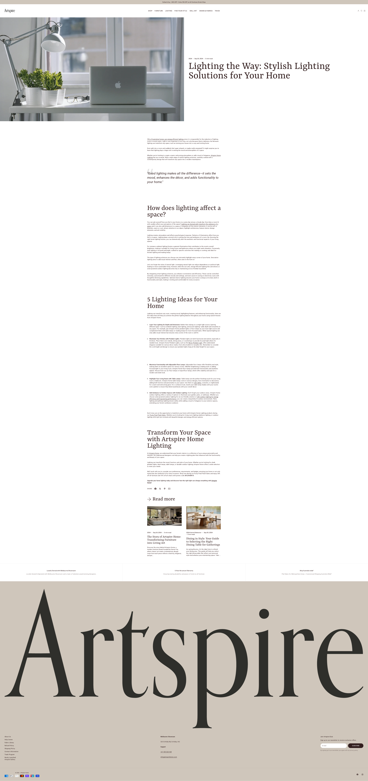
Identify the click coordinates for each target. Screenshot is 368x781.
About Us (8, 737)
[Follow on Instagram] (362, 774)
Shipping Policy (10, 748)
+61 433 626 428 (166, 752)
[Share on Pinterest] (164, 489)
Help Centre (9, 740)
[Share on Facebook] (155, 489)
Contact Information (11, 751)
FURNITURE (159, 11)
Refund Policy (9, 745)
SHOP (150, 11)
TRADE (217, 11)
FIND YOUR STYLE (180, 11)
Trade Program (10, 754)
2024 (190, 58)
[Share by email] (169, 489)
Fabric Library (9, 742)
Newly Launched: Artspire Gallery (10, 758)
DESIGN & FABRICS (205, 11)
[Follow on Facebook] (357, 774)
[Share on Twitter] (160, 489)
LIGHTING (168, 11)
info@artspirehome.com (169, 757)
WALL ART (193, 11)
